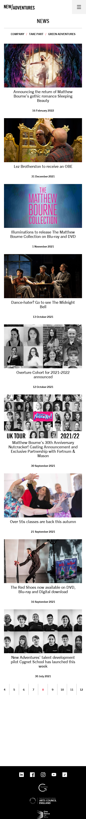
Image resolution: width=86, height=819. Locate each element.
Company (17, 34)
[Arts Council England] (43, 797)
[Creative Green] (43, 785)
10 (62, 689)
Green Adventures (61, 34)
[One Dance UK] (43, 811)
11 (71, 689)
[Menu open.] (79, 7)
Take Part (36, 34)
